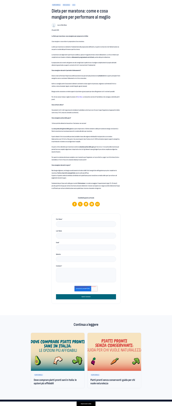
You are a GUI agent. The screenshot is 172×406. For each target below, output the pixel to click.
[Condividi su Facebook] (74, 204)
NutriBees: (80, 97)
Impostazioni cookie (86, 404)
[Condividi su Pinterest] (91, 204)
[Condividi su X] (80, 204)
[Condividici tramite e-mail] (97, 204)
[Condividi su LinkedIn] (86, 204)
